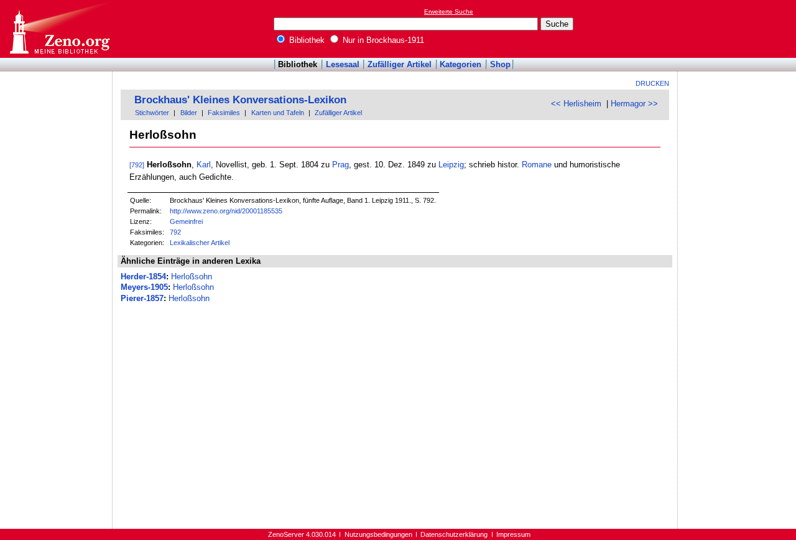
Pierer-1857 (142, 298)
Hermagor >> (634, 103)
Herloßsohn (191, 276)
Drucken (652, 83)
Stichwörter (152, 112)
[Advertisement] (739, 29)
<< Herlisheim (576, 103)
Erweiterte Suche (448, 11)
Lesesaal (342, 64)
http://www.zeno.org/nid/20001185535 (226, 211)
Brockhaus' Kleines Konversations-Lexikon (240, 100)
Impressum (513, 534)
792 (175, 232)
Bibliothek (306, 40)
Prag (340, 164)
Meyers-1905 (144, 287)
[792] (136, 165)
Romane (537, 164)
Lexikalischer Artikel (199, 242)
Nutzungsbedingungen (378, 534)
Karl (204, 164)
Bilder (188, 112)
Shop (500, 64)
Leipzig (451, 164)
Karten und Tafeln (277, 112)
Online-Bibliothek (59, 29)
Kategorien (460, 64)
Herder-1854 (143, 276)
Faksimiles (224, 112)
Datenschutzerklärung (454, 534)
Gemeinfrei (186, 221)
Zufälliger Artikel (400, 64)
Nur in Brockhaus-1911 (382, 40)
